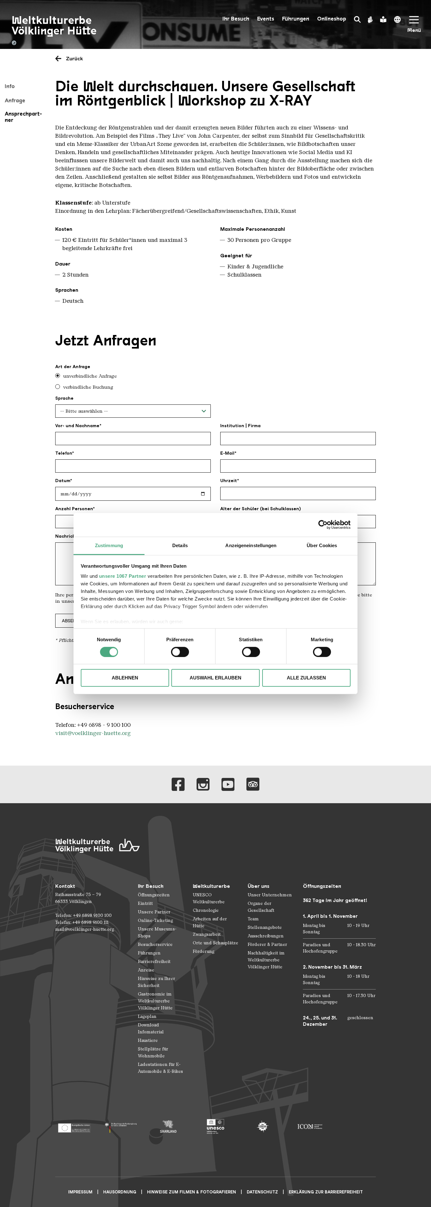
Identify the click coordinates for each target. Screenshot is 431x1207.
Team (253, 919)
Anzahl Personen (74, 508)
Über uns (258, 886)
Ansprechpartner (23, 117)
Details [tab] (180, 545)
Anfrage (15, 100)
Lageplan (147, 1016)
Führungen (295, 18)
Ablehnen (125, 677)
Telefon (63, 453)
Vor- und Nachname (77, 425)
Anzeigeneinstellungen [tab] (250, 545)
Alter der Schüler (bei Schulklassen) (260, 508)
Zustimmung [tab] (109, 545)
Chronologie (206, 910)
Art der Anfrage (72, 366)
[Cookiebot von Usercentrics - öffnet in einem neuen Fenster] (323, 524)
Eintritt (145, 903)
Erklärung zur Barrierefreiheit (326, 1192)
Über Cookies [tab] (322, 545)
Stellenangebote (265, 927)
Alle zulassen (306, 677)
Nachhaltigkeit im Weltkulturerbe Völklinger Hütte (266, 960)
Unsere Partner (154, 912)
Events (265, 18)
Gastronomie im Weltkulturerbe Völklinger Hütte (155, 1001)
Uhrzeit (228, 480)
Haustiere (148, 1040)
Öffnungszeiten (154, 895)
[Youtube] (227, 784)
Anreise (146, 970)
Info (10, 86)
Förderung (203, 951)
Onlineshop (331, 18)
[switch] (180, 652)
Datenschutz (262, 1192)
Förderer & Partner (267, 944)
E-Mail (227, 453)
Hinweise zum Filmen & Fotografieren (191, 1192)
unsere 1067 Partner (122, 575)
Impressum (80, 1192)
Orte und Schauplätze (215, 943)
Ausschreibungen (266, 936)
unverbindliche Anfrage (90, 376)
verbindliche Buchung (88, 387)
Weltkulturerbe (211, 886)
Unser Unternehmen (270, 895)
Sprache (64, 398)
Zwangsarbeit (207, 934)
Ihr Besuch (235, 18)
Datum (62, 480)
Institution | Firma (240, 425)
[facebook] (178, 784)
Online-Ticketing (155, 920)
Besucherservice (155, 944)
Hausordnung (119, 1192)
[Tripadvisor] (252, 784)
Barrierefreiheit (154, 961)
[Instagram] (203, 784)
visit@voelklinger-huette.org (93, 733)
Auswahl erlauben (215, 677)
